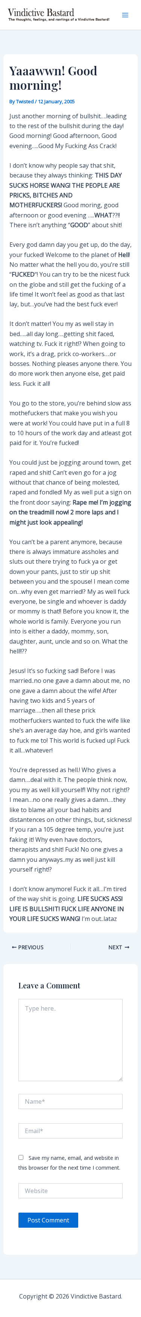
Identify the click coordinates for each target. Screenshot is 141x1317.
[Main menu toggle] (125, 15)
